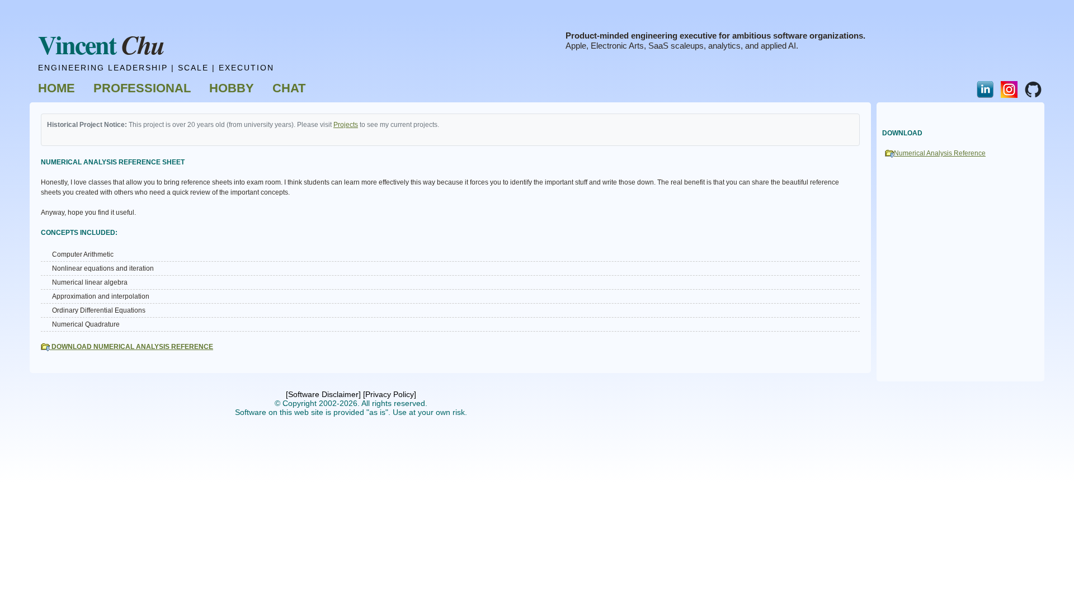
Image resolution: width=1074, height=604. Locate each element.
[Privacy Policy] (389, 394)
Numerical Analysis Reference (940, 153)
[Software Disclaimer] (323, 394)
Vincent (101, 44)
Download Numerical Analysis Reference (131, 347)
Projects (345, 125)
